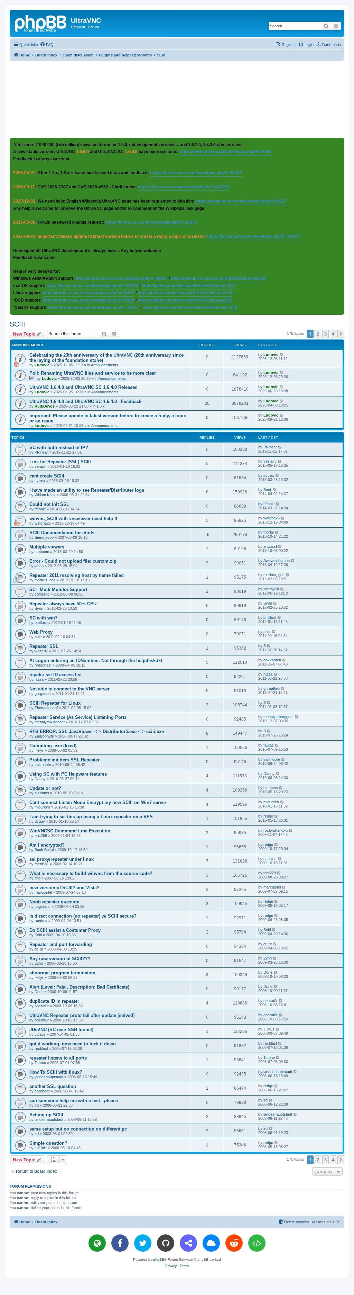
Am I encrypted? (47, 845)
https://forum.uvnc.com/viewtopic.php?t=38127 (241, 201)
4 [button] (333, 334)
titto (37, 878)
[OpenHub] (257, 1243)
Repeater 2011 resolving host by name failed (76, 575)
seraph (40, 466)
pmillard (41, 622)
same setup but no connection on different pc (78, 1129)
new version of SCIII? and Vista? (64, 887)
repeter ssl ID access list (55, 674)
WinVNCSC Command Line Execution (69, 830)
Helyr (39, 750)
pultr (38, 637)
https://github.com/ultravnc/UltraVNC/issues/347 (188, 285)
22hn (39, 963)
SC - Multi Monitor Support (58, 589)
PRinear (41, 452)
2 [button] (318, 334)
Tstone (40, 1063)
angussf (270, 546)
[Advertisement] (177, 99)
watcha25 (43, 523)
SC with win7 (43, 617)
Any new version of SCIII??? (60, 958)
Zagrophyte (44, 736)
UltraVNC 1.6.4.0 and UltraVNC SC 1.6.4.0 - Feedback (85, 401)
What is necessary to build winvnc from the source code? (90, 873)
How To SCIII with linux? (55, 1072)
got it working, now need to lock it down (72, 1043)
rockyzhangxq (275, 830)
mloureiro (42, 807)
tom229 (269, 873)
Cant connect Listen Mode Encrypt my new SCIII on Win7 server (97, 802)
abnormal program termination (62, 972)
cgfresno (42, 594)
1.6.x (100, 406)
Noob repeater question (54, 901)
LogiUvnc (42, 906)
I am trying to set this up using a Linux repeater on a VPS (91, 816)
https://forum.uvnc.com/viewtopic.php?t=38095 (226, 151)
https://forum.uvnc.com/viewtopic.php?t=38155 (184, 187)
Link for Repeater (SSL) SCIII (60, 461)
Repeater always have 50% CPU (62, 603)
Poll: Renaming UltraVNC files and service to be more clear (92, 373)
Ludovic (42, 365)
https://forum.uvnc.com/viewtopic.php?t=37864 (253, 236)
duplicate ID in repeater (54, 1001)
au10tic (41, 1148)
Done (267, 972)
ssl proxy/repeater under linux (61, 859)
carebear (42, 1091)
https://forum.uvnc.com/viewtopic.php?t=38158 (196, 172)
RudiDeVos (45, 406)
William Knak (45, 495)
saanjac (270, 859)
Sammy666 (44, 537)
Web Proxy (41, 632)
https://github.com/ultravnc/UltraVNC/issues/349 (185, 300)
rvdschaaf (43, 665)
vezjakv (270, 461)
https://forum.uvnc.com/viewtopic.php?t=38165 (88, 293)
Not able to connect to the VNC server (69, 688)
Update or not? (45, 788)
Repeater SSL (43, 646)
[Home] (41, 22)
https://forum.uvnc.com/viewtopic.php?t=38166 (88, 300)
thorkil (268, 532)
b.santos (42, 793)
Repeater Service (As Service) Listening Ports (78, 717)
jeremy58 (271, 589)
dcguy (40, 821)
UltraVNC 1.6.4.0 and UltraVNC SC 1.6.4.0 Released (83, 387)
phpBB (158, 1259)
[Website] (97, 1243)
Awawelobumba (276, 561)
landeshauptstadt (49, 1077)
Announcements (104, 365)
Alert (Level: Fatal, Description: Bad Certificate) (79, 987)
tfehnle (40, 509)
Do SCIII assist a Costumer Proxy (65, 930)
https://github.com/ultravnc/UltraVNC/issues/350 (189, 307)
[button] (340, 334)
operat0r (42, 1006)
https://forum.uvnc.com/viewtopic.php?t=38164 (92, 285)
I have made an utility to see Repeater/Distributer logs (86, 490)
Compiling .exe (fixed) (52, 745)
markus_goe (45, 580)
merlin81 (42, 864)
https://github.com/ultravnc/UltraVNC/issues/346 (218, 278)
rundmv (41, 921)
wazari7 (41, 651)
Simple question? (48, 1143)
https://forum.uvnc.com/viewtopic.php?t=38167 (93, 307)
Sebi (38, 935)
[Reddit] (234, 1243)
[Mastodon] (188, 1243)
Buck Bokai (44, 850)
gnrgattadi (43, 693)
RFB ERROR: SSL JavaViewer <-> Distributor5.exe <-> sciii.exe (96, 731)
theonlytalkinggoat (50, 722)
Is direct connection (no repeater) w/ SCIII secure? (83, 916)
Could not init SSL (49, 504)
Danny (40, 779)
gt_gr (39, 949)
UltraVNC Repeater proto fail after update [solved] (81, 1015)
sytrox (40, 481)
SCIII (17, 324)
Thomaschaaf (46, 708)
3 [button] (325, 334)
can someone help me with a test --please (73, 1100)
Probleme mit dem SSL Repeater (64, 759)
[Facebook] (120, 1243)
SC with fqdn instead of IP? (58, 447)
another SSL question (52, 1086)
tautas (268, 745)
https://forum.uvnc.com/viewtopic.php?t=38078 (151, 222)
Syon (39, 608)
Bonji (267, 490)
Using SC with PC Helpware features (68, 774)
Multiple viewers (46, 547)
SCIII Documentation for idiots (61, 532)
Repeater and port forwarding (60, 944)
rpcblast (41, 1048)
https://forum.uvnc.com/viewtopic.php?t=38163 (122, 278)
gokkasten (272, 660)
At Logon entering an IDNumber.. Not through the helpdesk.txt (95, 660)
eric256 (41, 835)
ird (37, 1105)
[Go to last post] (281, 354)
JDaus (40, 1034)
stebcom (42, 552)
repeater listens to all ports (58, 1058)
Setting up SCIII (46, 1114)
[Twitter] (142, 1243)
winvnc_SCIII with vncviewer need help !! (73, 518)
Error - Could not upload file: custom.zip (73, 561)
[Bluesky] (211, 1243)
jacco (39, 566)
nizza (39, 679)
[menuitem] (47, 45)
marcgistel (43, 892)
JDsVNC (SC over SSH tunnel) (61, 1029)
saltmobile (43, 764)
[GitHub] (165, 1243)
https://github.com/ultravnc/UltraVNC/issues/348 (185, 293)
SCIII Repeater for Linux (55, 703)
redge (268, 816)
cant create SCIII (46, 476)
